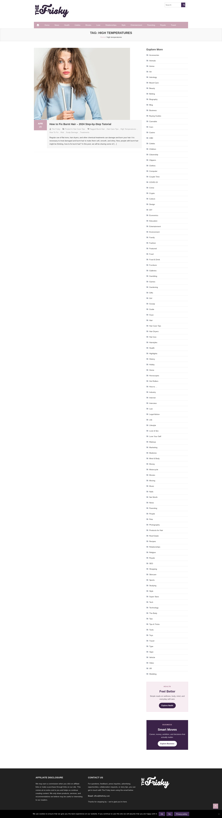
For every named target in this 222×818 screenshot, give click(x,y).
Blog (151, 105)
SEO (151, 563)
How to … (153, 387)
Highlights (153, 353)
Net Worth (153, 497)
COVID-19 (153, 182)
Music (151, 486)
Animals (152, 61)
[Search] (183, 5)
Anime (151, 66)
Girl (150, 298)
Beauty (152, 88)
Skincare (152, 574)
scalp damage (72, 132)
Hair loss (152, 337)
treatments (84, 132)
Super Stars (154, 597)
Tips (151, 619)
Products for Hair (156, 530)
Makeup (152, 442)
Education (153, 221)
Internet (152, 398)
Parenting (151, 25)
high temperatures (128, 129)
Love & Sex (154, 431)
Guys (151, 315)
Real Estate (154, 536)
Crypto (152, 193)
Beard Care (154, 83)
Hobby (152, 365)
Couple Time (154, 177)
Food (151, 254)
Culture (152, 199)
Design (152, 204)
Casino (152, 132)
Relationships (110, 25)
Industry (152, 392)
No (169, 814)
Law (151, 409)
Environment (154, 232)
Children (152, 149)
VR (150, 668)
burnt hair (100, 129)
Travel (173, 25)
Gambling (153, 276)
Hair (151, 320)
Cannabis (153, 121)
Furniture (153, 265)
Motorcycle (153, 469)
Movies (88, 25)
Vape (151, 652)
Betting (152, 94)
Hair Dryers (154, 331)
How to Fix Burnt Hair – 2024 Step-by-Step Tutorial (80, 124)
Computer (153, 171)
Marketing (153, 447)
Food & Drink (154, 260)
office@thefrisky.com (102, 796)
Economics (153, 215)
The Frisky (56, 129)
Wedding (152, 674)
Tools (151, 630)
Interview (153, 403)
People (152, 514)
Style (124, 25)
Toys (151, 635)
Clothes (152, 166)
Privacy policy (181, 814)
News (57, 25)
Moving (152, 481)
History (152, 359)
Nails (151, 492)
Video (151, 663)
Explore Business (167, 744)
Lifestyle (152, 425)
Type (151, 646)
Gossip (152, 304)
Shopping (153, 569)
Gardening (153, 287)
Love (98, 25)
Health (67, 25)
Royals (163, 25)
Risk (62, 132)
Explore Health (167, 705)
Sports (152, 580)
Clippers (152, 160)
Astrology (153, 77)
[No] (219, 814)
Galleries (152, 271)
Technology (154, 608)
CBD (151, 138)
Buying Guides (155, 116)
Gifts (151, 293)
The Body (153, 613)
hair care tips (112, 129)
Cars (151, 127)
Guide (151, 309)
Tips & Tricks (154, 624)
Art (150, 72)
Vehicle (152, 657)
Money (152, 464)
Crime (151, 188)
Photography (154, 525)
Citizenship (153, 155)
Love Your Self (155, 436)
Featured (153, 248)
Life (150, 420)
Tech (151, 602)
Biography (153, 99)
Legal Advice (154, 414)
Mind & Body (154, 458)
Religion (152, 552)
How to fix (53, 132)
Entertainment (136, 25)
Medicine (153, 453)
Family (152, 237)
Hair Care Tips (79, 129)
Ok (162, 814)
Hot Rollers (153, 381)
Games (152, 282)
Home (47, 25)
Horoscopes (154, 376)
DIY (150, 210)
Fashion (152, 243)
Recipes (152, 541)
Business (153, 110)
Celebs (77, 25)
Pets (151, 519)
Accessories (154, 55)
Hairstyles (153, 342)
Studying (152, 586)
